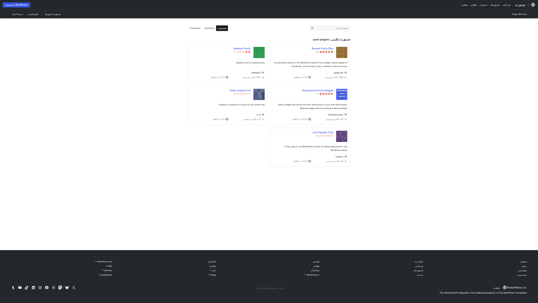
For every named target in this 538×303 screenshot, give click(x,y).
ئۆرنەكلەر (419, 266)
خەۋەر (524, 266)
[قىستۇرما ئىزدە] (312, 28)
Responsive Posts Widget (317, 90)
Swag (212, 275)
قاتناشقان (212, 261)
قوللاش (316, 266)
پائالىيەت (212, 266)
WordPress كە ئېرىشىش (16, 5)
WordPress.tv (312, 275)
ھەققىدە (523, 261)
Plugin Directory (519, 14)
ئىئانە (212, 270)
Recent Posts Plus (322, 48)
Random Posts (242, 48)
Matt (108, 266)
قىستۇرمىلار (418, 270)
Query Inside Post (240, 90)
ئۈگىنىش (316, 261)
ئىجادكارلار (315, 270)
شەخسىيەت (522, 275)
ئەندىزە (420, 275)
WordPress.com (103, 261)
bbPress (107, 270)
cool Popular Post (322, 132)
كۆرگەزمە (419, 261)
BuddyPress (105, 275)
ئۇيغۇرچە (496, 288)
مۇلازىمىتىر (522, 270)
